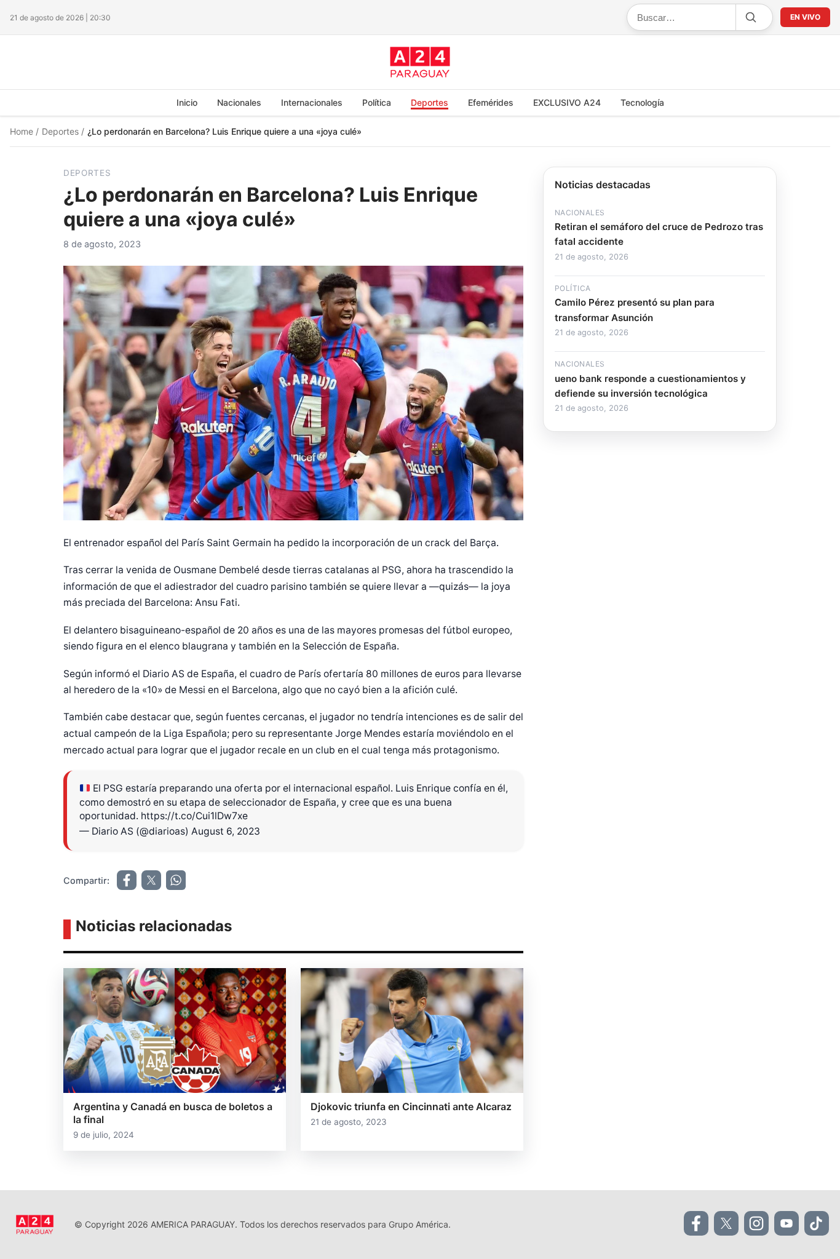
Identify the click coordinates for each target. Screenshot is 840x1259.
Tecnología (642, 102)
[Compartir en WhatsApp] (176, 880)
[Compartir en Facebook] (127, 880)
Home (23, 131)
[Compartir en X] (151, 880)
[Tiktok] (816, 1223)
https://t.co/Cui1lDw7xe (194, 816)
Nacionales (239, 102)
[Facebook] (696, 1223)
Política (376, 102)
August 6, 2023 (225, 831)
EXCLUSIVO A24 (567, 102)
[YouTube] (786, 1223)
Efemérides (490, 102)
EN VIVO (805, 17)
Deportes (429, 102)
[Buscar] (750, 17)
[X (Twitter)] (726, 1223)
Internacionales (312, 102)
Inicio (186, 102)
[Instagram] (756, 1223)
